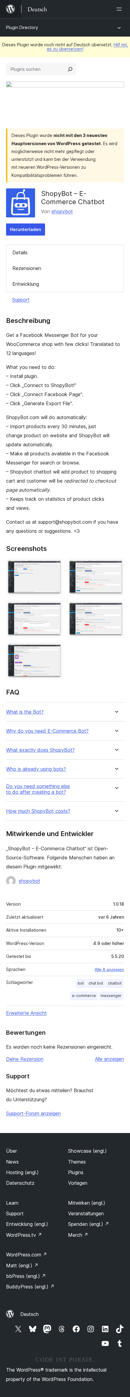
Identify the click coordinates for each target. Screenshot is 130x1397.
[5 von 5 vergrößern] (54, 650)
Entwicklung (25, 284)
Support (21, 300)
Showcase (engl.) (87, 1151)
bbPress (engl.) (26, 1276)
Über (11, 1151)
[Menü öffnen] (120, 9)
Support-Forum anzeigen (33, 1113)
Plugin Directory (22, 27)
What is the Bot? (25, 712)
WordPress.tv (24, 1235)
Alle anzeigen (109, 1059)
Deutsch (29, 1314)
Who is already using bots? (36, 769)
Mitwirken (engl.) (86, 1203)
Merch (78, 1235)
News (12, 1162)
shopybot (62, 211)
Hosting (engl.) (22, 1172)
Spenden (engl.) (88, 1224)
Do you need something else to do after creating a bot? (38, 789)
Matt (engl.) (22, 1265)
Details (20, 252)
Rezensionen (26, 268)
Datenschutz (20, 1183)
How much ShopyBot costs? (38, 811)
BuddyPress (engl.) (30, 1287)
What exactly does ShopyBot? (40, 750)
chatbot (115, 983)
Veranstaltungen (86, 1213)
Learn (12, 1203)
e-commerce (84, 995)
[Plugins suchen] (70, 69)
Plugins (75, 1172)
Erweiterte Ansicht (26, 1013)
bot (81, 983)
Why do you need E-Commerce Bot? (47, 731)
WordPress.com (26, 1255)
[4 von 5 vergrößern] (116, 609)
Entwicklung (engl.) (27, 1224)
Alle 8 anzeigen (109, 969)
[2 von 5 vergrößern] (116, 567)
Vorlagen (77, 1183)
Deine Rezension (25, 1059)
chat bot (96, 983)
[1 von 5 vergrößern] (54, 567)
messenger (111, 995)
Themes (77, 1162)
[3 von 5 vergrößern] (54, 609)
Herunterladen (25, 229)
